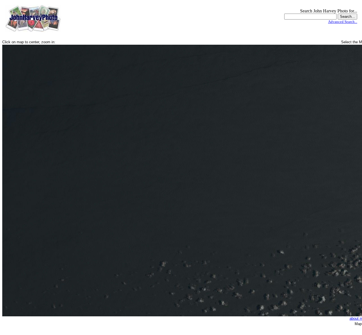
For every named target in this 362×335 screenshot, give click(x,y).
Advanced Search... (342, 22)
